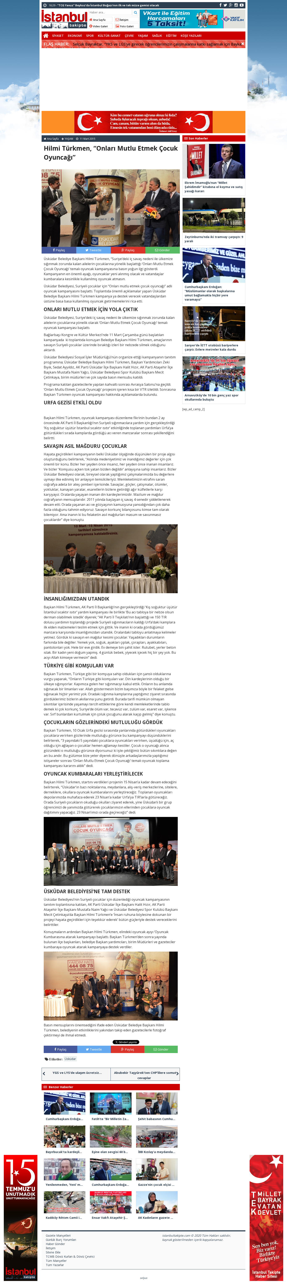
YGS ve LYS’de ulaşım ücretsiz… (77, 1072)
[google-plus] (231, 5)
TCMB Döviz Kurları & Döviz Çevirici (70, 1256)
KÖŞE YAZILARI (191, 36)
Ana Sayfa (98, 20)
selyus (143, 1278)
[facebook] (220, 5)
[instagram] (236, 5)
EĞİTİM (171, 36)
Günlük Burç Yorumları (61, 1240)
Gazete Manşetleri (58, 1235)
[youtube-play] (242, 5)
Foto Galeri (126, 26)
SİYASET (58, 36)
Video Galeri (100, 26)
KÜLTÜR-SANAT (109, 36)
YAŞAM (143, 36)
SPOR (90, 36)
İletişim (123, 20)
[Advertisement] (143, 79)
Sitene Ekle (53, 1252)
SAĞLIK (157, 36)
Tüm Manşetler (56, 1261)
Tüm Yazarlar (55, 1265)
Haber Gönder (55, 1244)
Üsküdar (70, 1059)
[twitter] (225, 5)
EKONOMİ (75, 36)
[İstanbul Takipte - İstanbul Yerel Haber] (64, 18)
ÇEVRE (129, 36)
